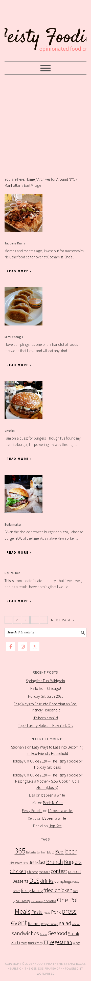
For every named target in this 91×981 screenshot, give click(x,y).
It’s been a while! (45, 717)
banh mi (41, 852)
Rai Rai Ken (12, 573)
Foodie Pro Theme (49, 964)
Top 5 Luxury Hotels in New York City (45, 725)
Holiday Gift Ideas (47, 767)
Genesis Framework (46, 968)
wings (76, 943)
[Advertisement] (45, 125)
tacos (24, 943)
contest (59, 871)
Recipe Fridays (49, 924)
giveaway (21, 901)
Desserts (20, 881)
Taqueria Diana (15, 243)
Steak (73, 933)
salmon (76, 924)
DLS (34, 880)
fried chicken (58, 890)
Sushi (15, 942)
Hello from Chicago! (45, 688)
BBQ (50, 852)
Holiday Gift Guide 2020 (45, 696)
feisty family (32, 890)
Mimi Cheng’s (14, 337)
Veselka (10, 431)
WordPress (45, 973)
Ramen (34, 923)
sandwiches (25, 933)
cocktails (44, 872)
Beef (59, 851)
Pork (56, 912)
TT (46, 942)
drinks (47, 881)
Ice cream (37, 901)
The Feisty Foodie (45, 31)
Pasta (37, 912)
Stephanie (18, 747)
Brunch (54, 861)
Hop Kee (55, 825)
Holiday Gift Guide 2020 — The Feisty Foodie (45, 761)
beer (71, 851)
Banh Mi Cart (53, 802)
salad (65, 923)
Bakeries (31, 852)
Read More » (19, 271)
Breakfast (37, 862)
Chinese (32, 872)
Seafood (57, 933)
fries (75, 891)
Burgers (73, 862)
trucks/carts (35, 943)
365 (20, 850)
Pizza (46, 912)
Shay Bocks (77, 964)
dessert (74, 871)
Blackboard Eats (19, 863)
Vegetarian (61, 942)
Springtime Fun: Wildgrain (45, 680)
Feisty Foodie (32, 810)
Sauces (43, 934)
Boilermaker (13, 524)
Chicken (18, 871)
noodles (49, 900)
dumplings (63, 881)
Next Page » (63, 620)
